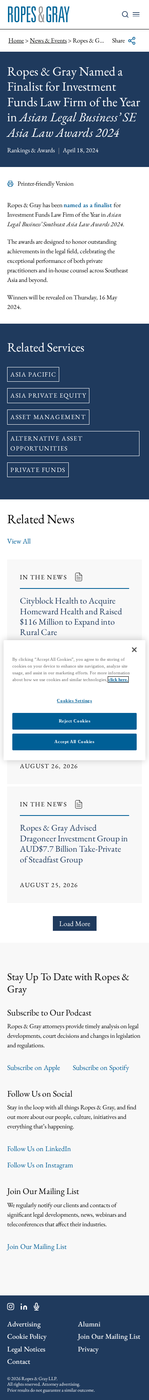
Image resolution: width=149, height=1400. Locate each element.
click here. (118, 679)
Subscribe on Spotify (101, 1067)
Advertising (24, 1323)
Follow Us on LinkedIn (39, 1148)
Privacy (88, 1348)
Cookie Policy (26, 1336)
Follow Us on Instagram (40, 1164)
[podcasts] (37, 1308)
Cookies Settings (74, 700)
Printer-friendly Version (45, 183)
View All (19, 541)
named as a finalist (89, 205)
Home (16, 40)
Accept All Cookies (74, 741)
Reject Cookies (75, 720)
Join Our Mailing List (37, 1246)
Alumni (89, 1323)
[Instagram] (10, 1308)
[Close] (134, 649)
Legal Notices (26, 1348)
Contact (18, 1361)
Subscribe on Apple (33, 1067)
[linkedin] (24, 1308)
